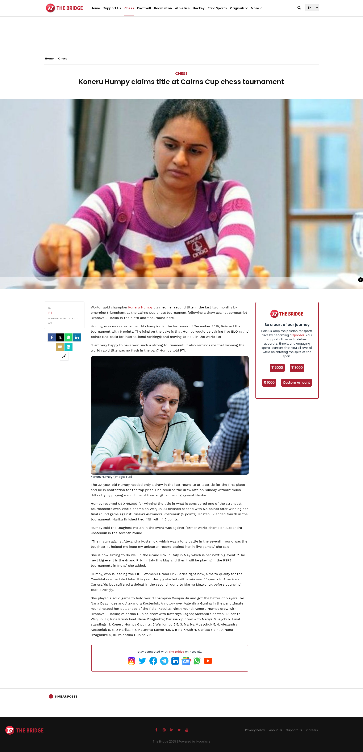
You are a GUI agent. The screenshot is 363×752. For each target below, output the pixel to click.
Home (95, 8)
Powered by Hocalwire (194, 741)
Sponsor (298, 335)
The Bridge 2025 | (166, 741)
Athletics (182, 8)
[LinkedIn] (77, 337)
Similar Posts (66, 696)
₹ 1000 (269, 382)
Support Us (112, 8)
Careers (312, 730)
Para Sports (217, 8)
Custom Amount (296, 382)
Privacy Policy (255, 730)
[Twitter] (60, 337)
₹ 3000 (297, 367)
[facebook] (51, 337)
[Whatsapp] (68, 337)
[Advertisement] (181, 39)
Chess (129, 8)
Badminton (163, 8)
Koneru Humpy (141, 307)
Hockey (199, 8)
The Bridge (176, 651)
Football (144, 8)
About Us (275, 730)
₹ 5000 (277, 367)
